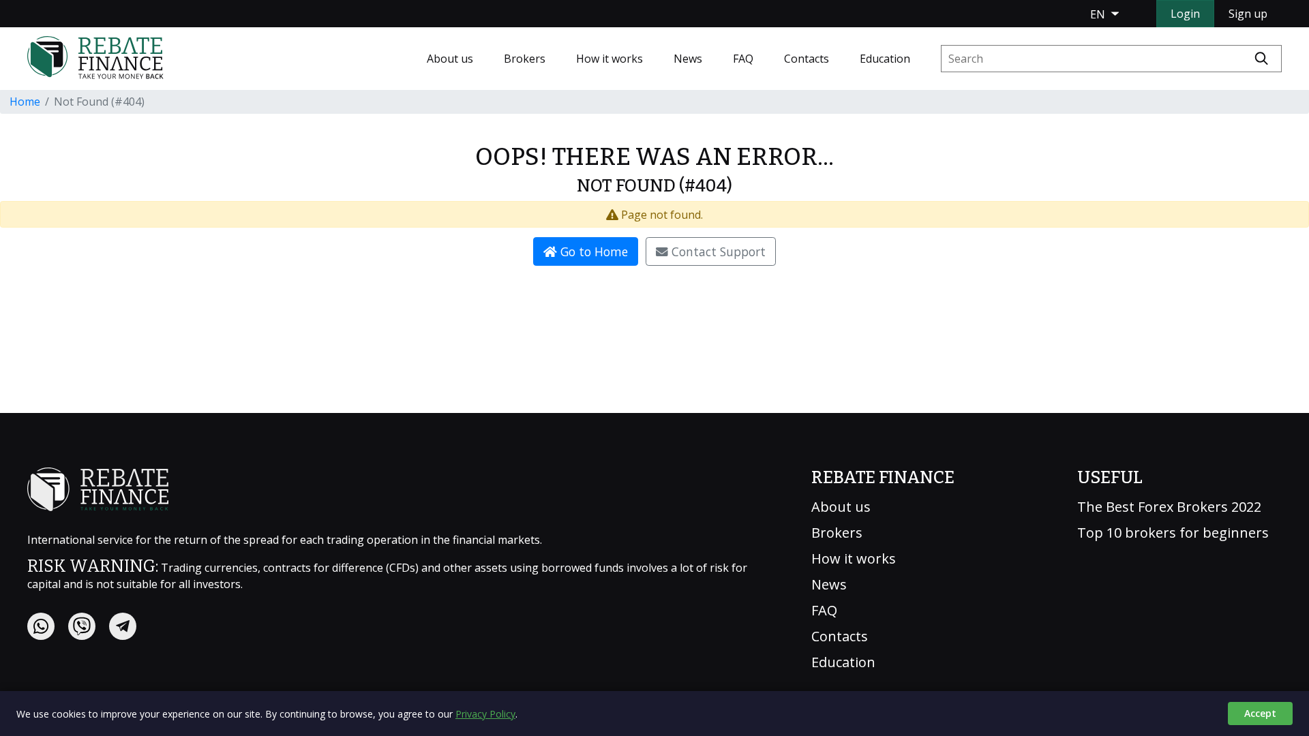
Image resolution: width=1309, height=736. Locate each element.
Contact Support (717, 251)
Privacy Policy (485, 713)
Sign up (1248, 13)
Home (25, 101)
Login (1185, 13)
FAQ (743, 58)
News (688, 58)
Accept (1260, 713)
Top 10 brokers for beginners (1173, 533)
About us (450, 58)
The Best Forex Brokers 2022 (1169, 507)
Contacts (806, 58)
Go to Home (592, 251)
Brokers (524, 58)
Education (885, 58)
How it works (609, 58)
